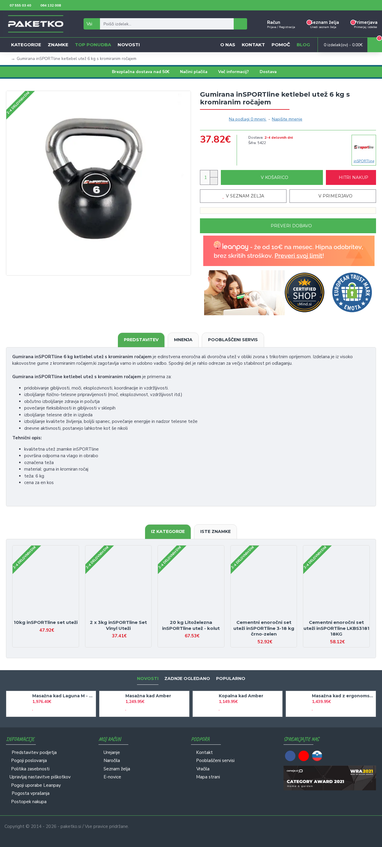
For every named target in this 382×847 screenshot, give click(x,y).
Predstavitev (141, 339)
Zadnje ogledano (187, 678)
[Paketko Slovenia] (317, 756)
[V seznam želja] (40, 616)
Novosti (147, 678)
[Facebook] (290, 756)
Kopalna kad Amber (241, 695)
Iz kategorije (168, 531)
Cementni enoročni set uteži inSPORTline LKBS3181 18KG (336, 628)
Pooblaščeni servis (233, 339)
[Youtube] (303, 756)
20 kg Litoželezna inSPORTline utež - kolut (191, 625)
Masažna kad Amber (148, 695)
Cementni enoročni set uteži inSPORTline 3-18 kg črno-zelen (263, 628)
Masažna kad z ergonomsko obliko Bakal (343, 695)
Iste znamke (215, 531)
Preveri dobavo (291, 225)
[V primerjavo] (51, 616)
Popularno (230, 678)
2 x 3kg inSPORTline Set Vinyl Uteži (118, 625)
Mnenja (183, 339)
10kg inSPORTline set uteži (46, 622)
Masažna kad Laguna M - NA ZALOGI (63, 695)
